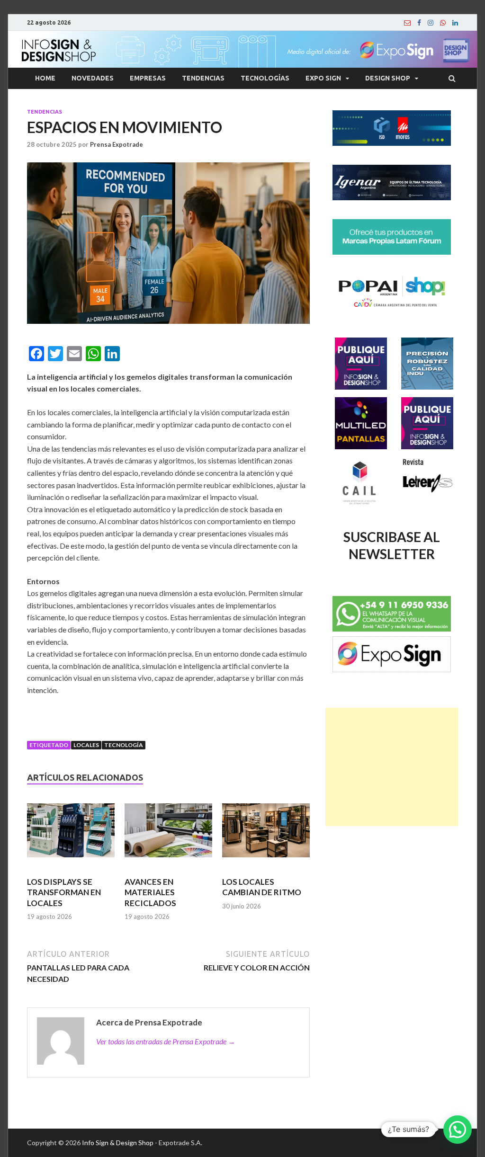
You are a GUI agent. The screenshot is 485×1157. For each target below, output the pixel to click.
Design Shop (387, 78)
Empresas (148, 78)
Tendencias (203, 78)
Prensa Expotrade (116, 144)
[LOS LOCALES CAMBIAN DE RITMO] (266, 834)
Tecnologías (265, 78)
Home (45, 78)
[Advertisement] (391, 767)
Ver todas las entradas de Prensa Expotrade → (165, 1041)
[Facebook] (419, 22)
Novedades (93, 78)
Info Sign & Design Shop (117, 1143)
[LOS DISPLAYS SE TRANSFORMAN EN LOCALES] (71, 834)
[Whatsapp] (443, 22)
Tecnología (123, 744)
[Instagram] (430, 22)
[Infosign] (407, 22)
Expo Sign (323, 78)
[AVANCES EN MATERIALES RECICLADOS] (168, 834)
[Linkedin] (455, 22)
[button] (457, 1129)
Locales (86, 744)
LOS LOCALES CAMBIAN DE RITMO (261, 887)
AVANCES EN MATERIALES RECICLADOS (150, 892)
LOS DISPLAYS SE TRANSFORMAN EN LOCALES (64, 892)
